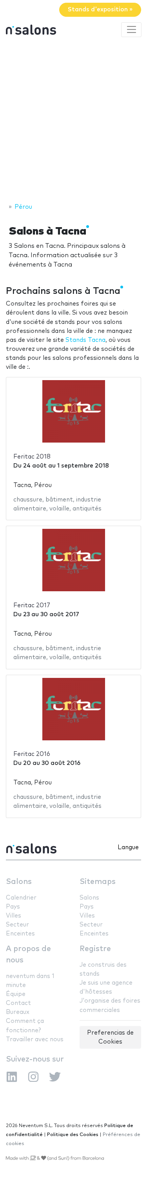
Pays (13, 907)
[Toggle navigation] (131, 29)
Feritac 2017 (31, 605)
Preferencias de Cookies (110, 1037)
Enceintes (20, 934)
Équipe (15, 994)
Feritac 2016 (31, 754)
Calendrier (21, 898)
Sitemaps (98, 882)
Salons (19, 882)
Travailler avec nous (35, 1039)
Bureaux (17, 1012)
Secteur (17, 925)
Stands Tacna (85, 340)
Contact (18, 1003)
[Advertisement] (73, 121)
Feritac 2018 (32, 457)
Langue (128, 847)
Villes (13, 916)
